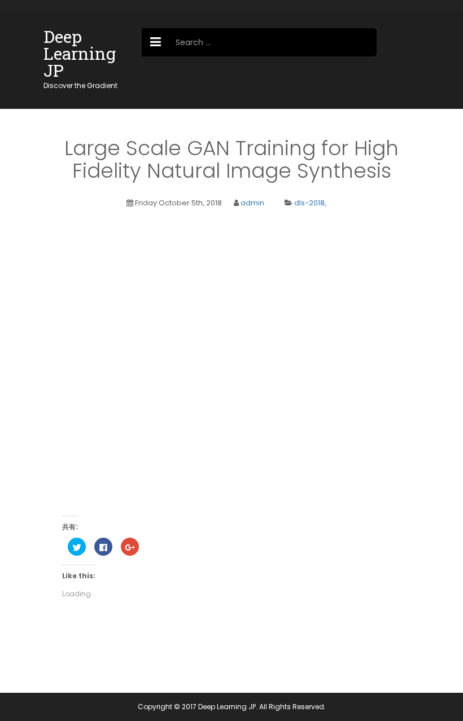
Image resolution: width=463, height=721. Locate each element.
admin (252, 202)
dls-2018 (309, 202)
